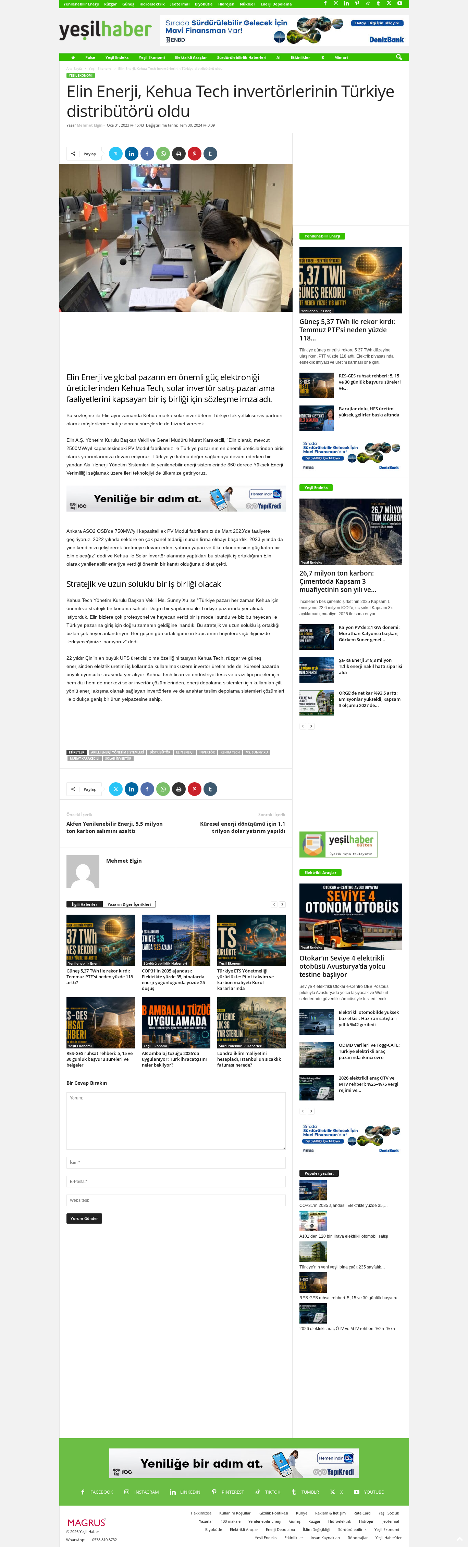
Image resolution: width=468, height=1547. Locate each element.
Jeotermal (179, 4)
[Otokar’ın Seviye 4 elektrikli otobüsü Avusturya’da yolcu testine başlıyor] (350, 917)
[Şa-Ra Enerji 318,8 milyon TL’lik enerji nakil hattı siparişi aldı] (316, 670)
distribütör (160, 752)
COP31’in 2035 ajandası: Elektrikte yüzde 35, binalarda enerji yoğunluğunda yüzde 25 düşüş (173, 979)
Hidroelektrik (152, 4)
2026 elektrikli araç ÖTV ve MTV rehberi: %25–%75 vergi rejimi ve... (368, 1084)
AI (278, 57)
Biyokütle (204, 4)
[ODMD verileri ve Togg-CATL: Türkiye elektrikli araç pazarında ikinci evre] (316, 1055)
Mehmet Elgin (89, 125)
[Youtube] (400, 3)
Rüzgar (110, 4)
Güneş (128, 4)
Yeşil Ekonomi (152, 57)
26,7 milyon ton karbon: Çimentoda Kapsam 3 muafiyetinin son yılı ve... (337, 581)
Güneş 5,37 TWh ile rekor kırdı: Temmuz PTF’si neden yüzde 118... (347, 330)
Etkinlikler (300, 57)
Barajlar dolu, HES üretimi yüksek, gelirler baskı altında (369, 411)
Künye (301, 1513)
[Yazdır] (179, 153)
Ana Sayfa (74, 68)
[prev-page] (274, 904)
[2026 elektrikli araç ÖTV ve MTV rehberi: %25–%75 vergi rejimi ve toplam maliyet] (316, 1087)
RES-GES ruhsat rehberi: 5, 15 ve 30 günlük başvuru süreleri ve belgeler (99, 1059)
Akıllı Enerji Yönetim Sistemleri (117, 752)
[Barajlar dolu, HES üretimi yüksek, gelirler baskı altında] (316, 418)
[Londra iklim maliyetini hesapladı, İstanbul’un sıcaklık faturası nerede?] (251, 1022)
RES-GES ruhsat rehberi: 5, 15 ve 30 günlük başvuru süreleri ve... (370, 382)
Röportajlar (358, 1537)
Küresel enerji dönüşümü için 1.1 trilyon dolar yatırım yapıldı (242, 827)
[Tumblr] (378, 3)
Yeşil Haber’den (389, 1537)
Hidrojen (226, 4)
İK (322, 57)
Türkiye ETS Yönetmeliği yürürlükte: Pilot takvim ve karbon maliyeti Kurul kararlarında (245, 979)
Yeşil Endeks (117, 57)
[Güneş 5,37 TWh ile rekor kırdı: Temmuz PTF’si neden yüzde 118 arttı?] (100, 940)
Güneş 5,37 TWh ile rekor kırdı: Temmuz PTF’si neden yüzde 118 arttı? (99, 976)
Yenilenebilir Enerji (81, 4)
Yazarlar (206, 1521)
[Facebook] (325, 3)
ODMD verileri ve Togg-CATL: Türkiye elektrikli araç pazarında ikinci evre (369, 1051)
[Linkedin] (347, 3)
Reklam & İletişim (330, 1513)
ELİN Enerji (185, 752)
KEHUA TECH (230, 752)
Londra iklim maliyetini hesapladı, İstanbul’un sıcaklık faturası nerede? (249, 1059)
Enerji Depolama (276, 4)
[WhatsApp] (163, 153)
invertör (207, 752)
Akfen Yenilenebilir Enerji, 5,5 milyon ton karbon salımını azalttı (114, 827)
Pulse (90, 57)
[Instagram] (336, 3)
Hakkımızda (201, 1513)
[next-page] (282, 904)
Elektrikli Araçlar (191, 57)
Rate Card (362, 1513)
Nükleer (247, 4)
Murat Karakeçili (84, 758)
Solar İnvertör (118, 758)
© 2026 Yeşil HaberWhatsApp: (82, 1535)
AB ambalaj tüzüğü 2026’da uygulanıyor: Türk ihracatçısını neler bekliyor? (174, 1059)
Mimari (341, 57)
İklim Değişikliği (316, 1529)
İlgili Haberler (84, 904)
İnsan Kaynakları (325, 1537)
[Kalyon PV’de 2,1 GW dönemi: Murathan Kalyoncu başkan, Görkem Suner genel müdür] (316, 637)
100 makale (231, 1521)
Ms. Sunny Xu (257, 752)
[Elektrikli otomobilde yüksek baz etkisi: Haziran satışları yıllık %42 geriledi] (316, 1022)
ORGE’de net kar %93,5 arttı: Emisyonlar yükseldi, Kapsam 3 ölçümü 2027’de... (370, 699)
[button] (398, 57)
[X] (389, 3)
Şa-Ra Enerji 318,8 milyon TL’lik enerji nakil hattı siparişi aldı (370, 666)
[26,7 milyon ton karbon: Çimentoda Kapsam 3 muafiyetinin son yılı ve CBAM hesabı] (350, 532)
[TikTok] (368, 3)
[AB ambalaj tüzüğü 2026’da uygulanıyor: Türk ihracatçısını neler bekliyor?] (176, 1022)
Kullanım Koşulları (235, 1513)
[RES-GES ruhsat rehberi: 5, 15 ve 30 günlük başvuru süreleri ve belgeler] (100, 1022)
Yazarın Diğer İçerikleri (129, 904)
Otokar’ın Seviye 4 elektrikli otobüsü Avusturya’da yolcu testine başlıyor (342, 966)
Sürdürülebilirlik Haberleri (241, 57)
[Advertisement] (176, 342)
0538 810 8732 (104, 1539)
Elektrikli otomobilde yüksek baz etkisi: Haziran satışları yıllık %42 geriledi (369, 1018)
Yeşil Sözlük (389, 1513)
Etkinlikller (293, 1537)
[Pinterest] (357, 3)
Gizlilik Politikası (273, 1513)
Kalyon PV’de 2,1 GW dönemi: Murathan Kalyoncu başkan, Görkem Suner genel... (369, 633)
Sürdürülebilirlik (352, 1529)
